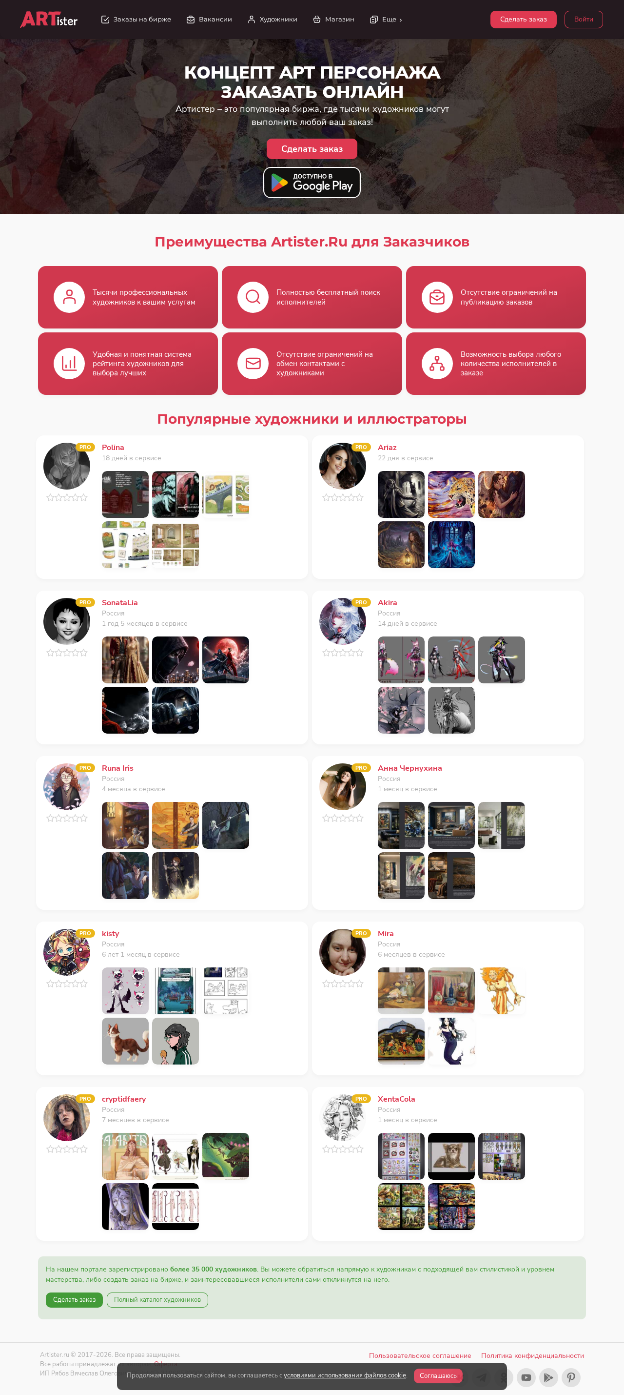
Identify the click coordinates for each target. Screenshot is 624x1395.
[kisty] (66, 951)
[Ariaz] (342, 465)
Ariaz (387, 447)
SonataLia (120, 602)
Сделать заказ (523, 19)
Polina (113, 447)
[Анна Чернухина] (342, 786)
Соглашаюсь (438, 1376)
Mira (386, 933)
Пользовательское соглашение (420, 1355)
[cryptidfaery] (66, 1117)
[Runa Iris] (66, 786)
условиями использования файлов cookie (345, 1375)
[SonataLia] (66, 620)
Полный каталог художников (157, 1299)
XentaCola (396, 1099)
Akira (387, 602)
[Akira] (342, 620)
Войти (583, 19)
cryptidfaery (124, 1099)
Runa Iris (118, 768)
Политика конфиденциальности (532, 1355)
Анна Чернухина (410, 768)
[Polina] (66, 465)
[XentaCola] (342, 1117)
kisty (110, 933)
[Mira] (342, 951)
